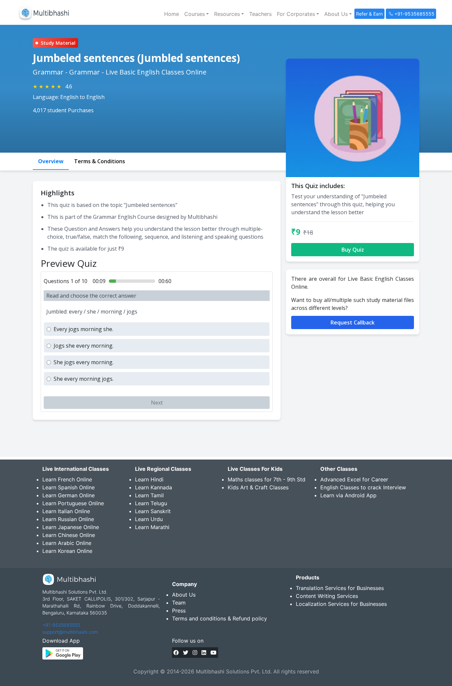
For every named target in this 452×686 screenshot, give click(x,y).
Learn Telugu (151, 503)
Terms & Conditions (99, 161)
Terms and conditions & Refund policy (219, 618)
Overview (51, 161)
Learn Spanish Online (68, 487)
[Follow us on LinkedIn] (203, 652)
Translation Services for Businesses (340, 588)
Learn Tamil (149, 495)
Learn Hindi (149, 479)
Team (179, 602)
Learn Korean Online (67, 551)
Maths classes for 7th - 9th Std (266, 479)
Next (157, 402)
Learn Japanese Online (70, 527)
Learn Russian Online (68, 519)
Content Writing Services (327, 596)
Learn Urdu (149, 519)
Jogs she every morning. (83, 345)
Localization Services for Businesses (341, 604)
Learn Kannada (153, 487)
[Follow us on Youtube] (213, 652)
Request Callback (353, 322)
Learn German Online (68, 495)
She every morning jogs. (83, 378)
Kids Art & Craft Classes (258, 487)
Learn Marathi (152, 527)
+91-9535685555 (61, 625)
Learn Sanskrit (153, 511)
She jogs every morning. (83, 362)
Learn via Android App (348, 495)
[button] (196, 14)
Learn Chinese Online (68, 535)
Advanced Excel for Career (354, 479)
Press (179, 610)
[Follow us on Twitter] (186, 652)
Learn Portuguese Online (73, 503)
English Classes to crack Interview (363, 487)
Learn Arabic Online (66, 543)
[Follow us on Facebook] (176, 652)
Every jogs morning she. (83, 329)
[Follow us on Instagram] (195, 652)
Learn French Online (67, 479)
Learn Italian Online (66, 511)
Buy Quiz (352, 249)
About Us (184, 594)
